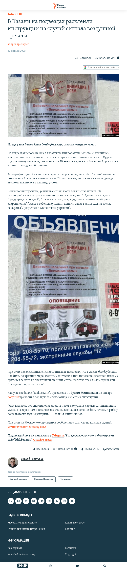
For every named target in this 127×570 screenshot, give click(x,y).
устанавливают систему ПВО (27, 427)
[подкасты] (50, 566)
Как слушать (15, 548)
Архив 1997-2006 (75, 522)
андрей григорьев (18, 44)
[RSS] (57, 501)
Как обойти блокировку (22, 554)
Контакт (70, 529)
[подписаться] (72, 501)
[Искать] (105, 566)
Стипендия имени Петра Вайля (26, 529)
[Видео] (77, 566)
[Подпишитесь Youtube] (34, 501)
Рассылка (70, 548)
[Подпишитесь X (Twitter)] (26, 501)
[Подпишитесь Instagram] (49, 501)
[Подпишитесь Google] (11, 501)
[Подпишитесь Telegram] (41, 501)
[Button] (83, 58)
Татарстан (15, 14)
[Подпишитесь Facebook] (18, 501)
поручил (13, 397)
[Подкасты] (64, 501)
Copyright (70, 554)
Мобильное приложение (22, 522)
